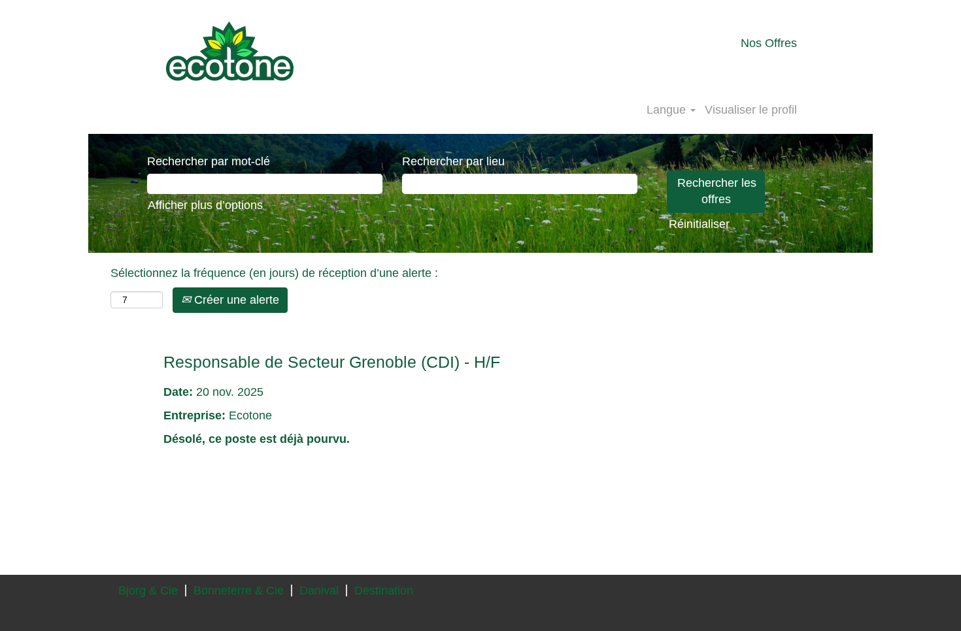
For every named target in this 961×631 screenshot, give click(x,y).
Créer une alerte (235, 299)
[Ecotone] (229, 51)
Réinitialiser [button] (699, 224)
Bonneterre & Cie (239, 590)
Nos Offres (769, 43)
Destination (383, 590)
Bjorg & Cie (148, 590)
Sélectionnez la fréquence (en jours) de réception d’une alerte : (274, 273)
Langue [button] (668, 109)
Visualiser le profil (751, 109)
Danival (319, 590)
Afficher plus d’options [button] (205, 205)
